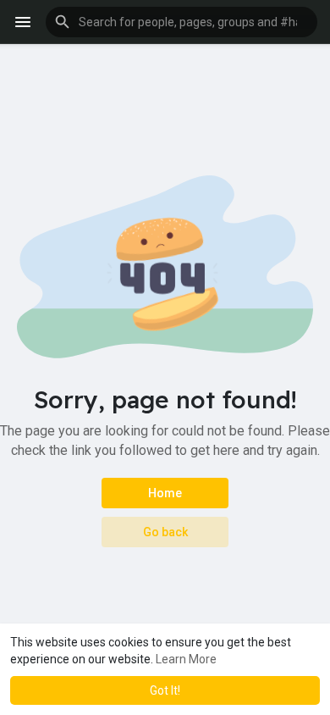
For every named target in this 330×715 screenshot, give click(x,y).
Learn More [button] (186, 659)
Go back (165, 532)
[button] (181, 22)
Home (165, 493)
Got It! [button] (165, 690)
